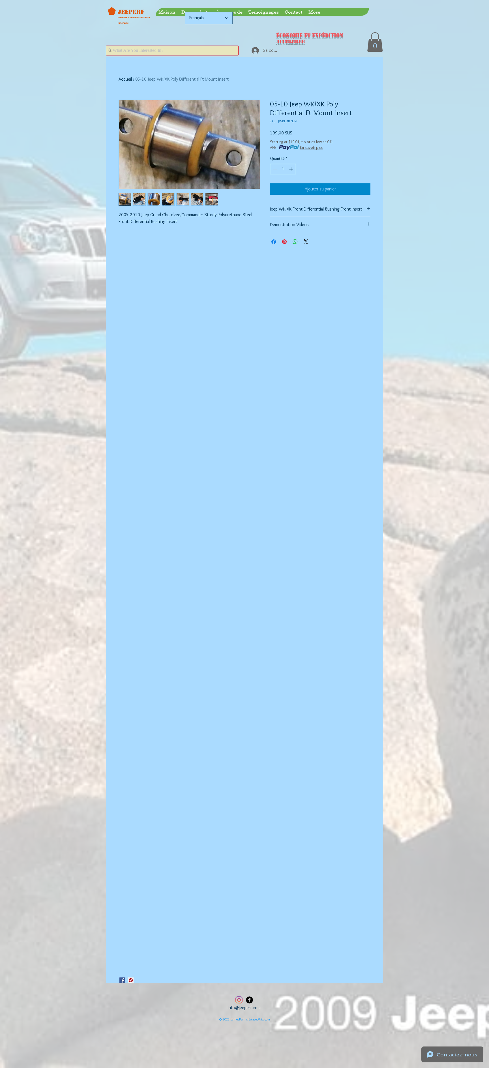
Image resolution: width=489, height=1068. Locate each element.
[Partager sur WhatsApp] (295, 241)
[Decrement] (274, 169)
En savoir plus (311, 147)
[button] (375, 42)
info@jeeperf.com (244, 1007)
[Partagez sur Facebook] (273, 241)
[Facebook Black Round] (249, 999)
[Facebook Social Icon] (122, 980)
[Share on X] (306, 241)
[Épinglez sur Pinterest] (284, 241)
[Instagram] (239, 999)
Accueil (125, 79)
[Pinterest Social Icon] (131, 980)
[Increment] (291, 169)
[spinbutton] (283, 169)
